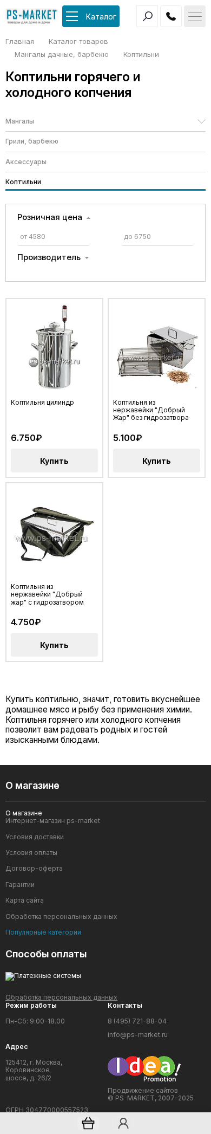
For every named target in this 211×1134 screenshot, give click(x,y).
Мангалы (19, 121)
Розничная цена (49, 217)
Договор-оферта (34, 868)
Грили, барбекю (31, 141)
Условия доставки (34, 837)
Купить (54, 460)
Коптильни (23, 182)
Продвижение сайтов (143, 1090)
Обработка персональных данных (61, 917)
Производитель (49, 257)
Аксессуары (26, 162)
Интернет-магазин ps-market (52, 821)
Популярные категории (43, 932)
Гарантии (20, 885)
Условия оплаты (31, 853)
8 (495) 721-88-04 (137, 1021)
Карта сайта (24, 900)
